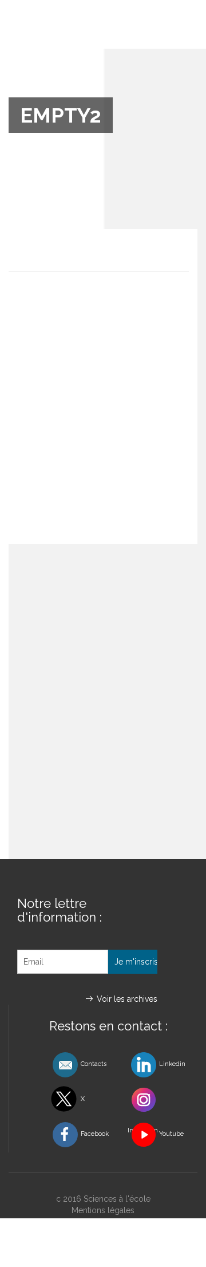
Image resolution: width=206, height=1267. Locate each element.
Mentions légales (103, 1210)
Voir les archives (127, 999)
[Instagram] (158, 1100)
